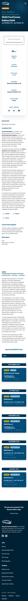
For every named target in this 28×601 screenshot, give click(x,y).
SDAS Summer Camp (11, 373)
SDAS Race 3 (8, 450)
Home (3, 12)
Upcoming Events (8, 550)
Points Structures (8, 576)
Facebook (14, 275)
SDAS (14, 58)
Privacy (4, 596)
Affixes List (5, 569)
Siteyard (4, 599)
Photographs (6, 561)
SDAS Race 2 (8, 424)
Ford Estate (14, 66)
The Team (5, 557)
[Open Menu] (25, 3)
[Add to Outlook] (19, 110)
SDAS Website (6, 275)
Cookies (11, 596)
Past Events (10, 12)
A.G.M (14, 75)
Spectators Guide (7, 584)
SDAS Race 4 (8, 478)
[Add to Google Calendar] (9, 110)
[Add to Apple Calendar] (14, 110)
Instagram (22, 275)
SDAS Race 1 (8, 399)
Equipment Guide (7, 573)
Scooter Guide (6, 580)
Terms (17, 596)
